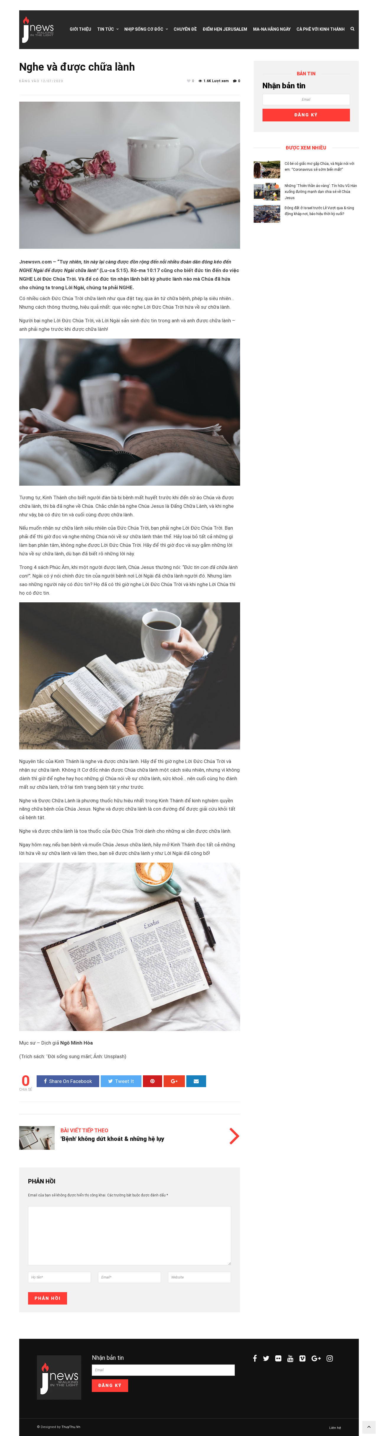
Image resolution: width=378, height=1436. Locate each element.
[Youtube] (290, 1358)
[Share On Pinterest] (152, 1081)
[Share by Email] (196, 1081)
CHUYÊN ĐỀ (185, 29)
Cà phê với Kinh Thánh (320, 29)
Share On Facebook (70, 1081)
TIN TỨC (105, 29)
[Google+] (316, 1358)
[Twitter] (266, 1358)
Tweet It (124, 1081)
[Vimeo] (302, 1358)
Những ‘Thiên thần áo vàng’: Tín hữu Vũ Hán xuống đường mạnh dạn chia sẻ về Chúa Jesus (321, 192)
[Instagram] (330, 1358)
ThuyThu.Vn (70, 1427)
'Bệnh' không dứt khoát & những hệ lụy (112, 1138)
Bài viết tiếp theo (84, 1130)
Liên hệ (335, 1428)
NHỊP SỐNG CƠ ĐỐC (143, 29)
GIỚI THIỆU (80, 29)
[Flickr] (278, 1358)
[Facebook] (255, 1358)
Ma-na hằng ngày (272, 29)
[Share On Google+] (174, 1081)
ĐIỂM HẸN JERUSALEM (225, 29)
